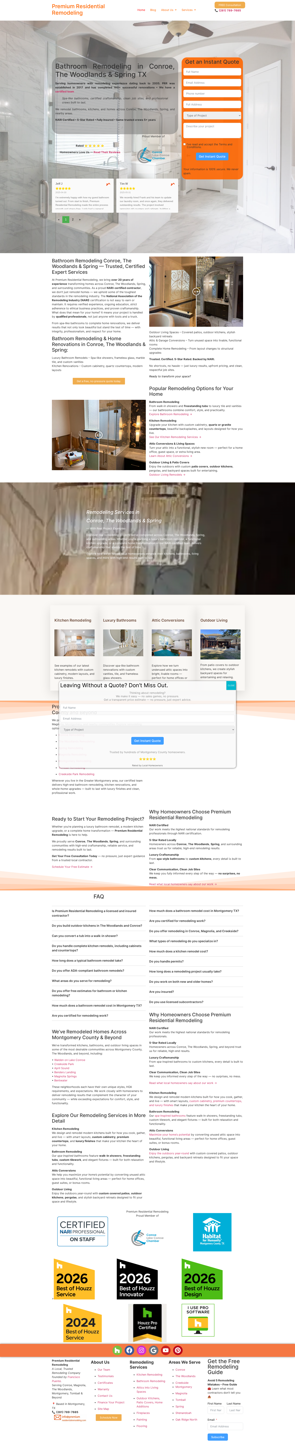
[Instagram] (141, 1350)
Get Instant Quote (212, 156)
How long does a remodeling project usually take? (185, 971)
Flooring (142, 1426)
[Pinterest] (178, 1350)
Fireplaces (143, 1413)
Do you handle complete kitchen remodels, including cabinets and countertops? (97, 948)
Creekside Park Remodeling (76, 774)
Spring (179, 1406)
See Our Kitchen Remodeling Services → (175, 437)
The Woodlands (185, 1376)
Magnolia (181, 1393)
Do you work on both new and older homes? (181, 981)
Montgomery (183, 1386)
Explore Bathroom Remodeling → (170, 414)
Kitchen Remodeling (73, 620)
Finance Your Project (111, 1402)
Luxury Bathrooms (119, 620)
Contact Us (105, 1395)
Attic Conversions (168, 620)
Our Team (104, 1369)
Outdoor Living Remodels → (167, 474)
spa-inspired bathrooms (170, 1115)
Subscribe (217, 1437)
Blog (153, 10)
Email (211, 1419)
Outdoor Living (214, 620)
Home (141, 10)
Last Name (234, 1403)
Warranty (103, 1389)
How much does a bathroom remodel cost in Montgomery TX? (97, 1005)
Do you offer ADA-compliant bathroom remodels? (88, 970)
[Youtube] (166, 1350)
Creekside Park (64, 1064)
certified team (64, 91)
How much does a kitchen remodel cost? (178, 951)
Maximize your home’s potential (169, 1134)
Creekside (181, 1382)
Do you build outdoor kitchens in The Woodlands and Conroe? (97, 925)
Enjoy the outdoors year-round (169, 1153)
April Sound (61, 1068)
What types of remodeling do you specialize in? (183, 941)
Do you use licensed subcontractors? (176, 1002)
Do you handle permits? (166, 961)
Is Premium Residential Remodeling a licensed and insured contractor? (94, 913)
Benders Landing (65, 1072)
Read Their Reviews (107, 152)
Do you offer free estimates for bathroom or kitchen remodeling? (89, 993)
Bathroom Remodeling (151, 1381)
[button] (169, 10)
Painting (142, 1419)
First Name (215, 1403)
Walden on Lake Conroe (69, 1060)
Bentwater (60, 1080)
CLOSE (231, 685)
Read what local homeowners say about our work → (183, 884)
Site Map (103, 1409)
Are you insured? (161, 991)
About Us (167, 10)
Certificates (105, 1382)
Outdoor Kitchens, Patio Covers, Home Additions (150, 1402)
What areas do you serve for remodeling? (82, 981)
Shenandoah (183, 1413)
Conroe (180, 1369)
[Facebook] (129, 1350)
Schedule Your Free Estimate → (72, 866)
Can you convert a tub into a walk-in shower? (85, 936)
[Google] (153, 1350)
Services (187, 10)
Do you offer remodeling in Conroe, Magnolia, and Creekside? (193, 931)
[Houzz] (117, 1350)
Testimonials (106, 1376)
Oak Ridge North (186, 1419)
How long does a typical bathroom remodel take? (87, 960)
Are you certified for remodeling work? (80, 1015)
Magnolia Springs (65, 1076)
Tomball (180, 1399)
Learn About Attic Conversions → (170, 456)
